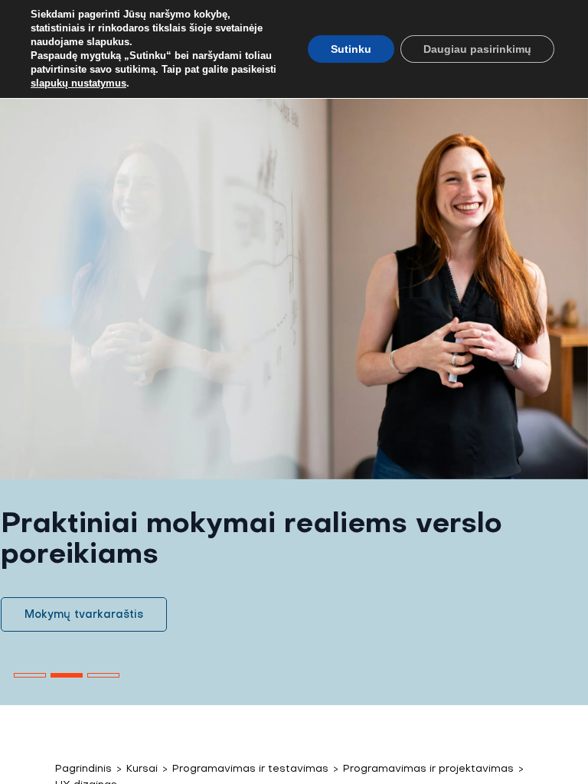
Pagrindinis (83, 768)
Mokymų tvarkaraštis (83, 614)
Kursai (142, 768)
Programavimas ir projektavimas (428, 768)
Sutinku (351, 49)
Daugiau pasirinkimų (477, 49)
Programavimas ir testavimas (250, 768)
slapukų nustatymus (78, 83)
